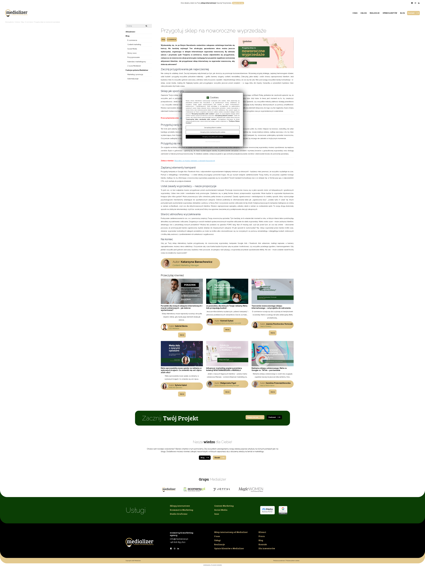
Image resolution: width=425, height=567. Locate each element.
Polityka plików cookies (292, 560)
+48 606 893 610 (177, 542)
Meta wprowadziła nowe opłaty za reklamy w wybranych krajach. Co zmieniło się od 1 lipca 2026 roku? (181, 370)
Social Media (132, 49)
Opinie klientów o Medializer (229, 548)
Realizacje (375, 13)
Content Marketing (224, 505)
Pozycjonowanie (133, 57)
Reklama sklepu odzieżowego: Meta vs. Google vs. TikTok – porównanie (269, 369)
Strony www (132, 53)
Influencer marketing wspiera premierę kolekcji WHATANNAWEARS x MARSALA (224, 369)
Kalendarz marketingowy (136, 62)
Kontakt (411, 13)
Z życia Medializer (134, 66)
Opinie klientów (390, 13)
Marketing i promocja (135, 74)
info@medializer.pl (179, 539)
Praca (262, 536)
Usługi (363, 13)
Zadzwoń (272, 417)
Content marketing (134, 44)
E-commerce (171, 39)
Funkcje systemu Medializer (137, 70)
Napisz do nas (238, 3)
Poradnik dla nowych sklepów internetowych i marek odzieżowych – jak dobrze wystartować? (181, 308)
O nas (355, 13)
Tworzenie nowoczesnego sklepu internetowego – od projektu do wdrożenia (271, 307)
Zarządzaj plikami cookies (212, 565)
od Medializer (231, 532)
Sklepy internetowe (180, 505)
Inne (216, 513)
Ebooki (217, 458)
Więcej (182, 335)
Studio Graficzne (178, 513)
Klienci (262, 532)
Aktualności (130, 32)
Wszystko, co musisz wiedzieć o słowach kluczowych (194, 161)
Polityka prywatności (279, 560)
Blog (402, 13)
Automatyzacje (132, 79)
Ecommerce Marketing (181, 509)
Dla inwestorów (267, 548)
